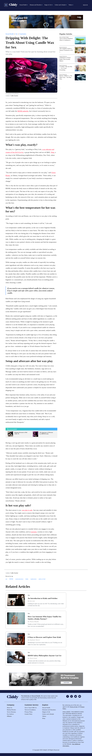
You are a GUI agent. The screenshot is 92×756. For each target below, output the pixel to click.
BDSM (11, 579)
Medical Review (11, 709)
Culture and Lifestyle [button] (60, 5)
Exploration (22, 34)
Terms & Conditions (30, 709)
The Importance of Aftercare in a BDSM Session (46, 433)
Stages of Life (46, 712)
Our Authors (10, 714)
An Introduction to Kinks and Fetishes (43, 598)
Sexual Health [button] (23, 5)
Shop (43, 718)
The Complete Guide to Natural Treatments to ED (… (66, 50)
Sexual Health (10, 34)
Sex (16, 34)
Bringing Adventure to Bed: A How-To (20, 433)
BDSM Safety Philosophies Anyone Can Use (44, 656)
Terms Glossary (11, 712)
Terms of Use (73, 707)
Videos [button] (70, 5)
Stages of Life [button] (48, 5)
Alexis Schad (33, 658)
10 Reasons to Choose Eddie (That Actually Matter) (65, 59)
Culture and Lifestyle (48, 714)
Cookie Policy (28, 714)
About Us (9, 707)
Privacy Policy (28, 712)
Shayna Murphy (34, 621)
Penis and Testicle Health (64, 37)
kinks (27, 579)
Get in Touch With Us (31, 707)
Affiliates (9, 716)
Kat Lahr (32, 601)
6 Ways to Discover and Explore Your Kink (44, 637)
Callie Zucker (14, 95)
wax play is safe (27, 510)
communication (19, 579)
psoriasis (34, 532)
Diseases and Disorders (49, 709)
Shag (52, 152)
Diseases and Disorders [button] (35, 5)
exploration (33, 579)
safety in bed (42, 579)
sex (6, 579)
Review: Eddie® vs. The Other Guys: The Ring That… (65, 77)
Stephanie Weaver (35, 640)
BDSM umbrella (23, 111)
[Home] (13, 5)
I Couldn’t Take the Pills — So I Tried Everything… (65, 68)
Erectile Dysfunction (63, 47)
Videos (44, 716)
